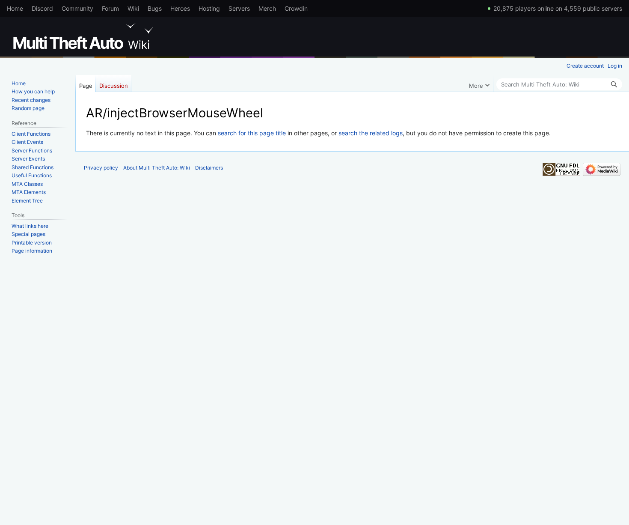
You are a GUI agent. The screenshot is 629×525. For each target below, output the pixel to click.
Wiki (133, 8)
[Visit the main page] (84, 36)
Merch (267, 8)
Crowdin (296, 8)
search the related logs (370, 133)
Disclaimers (209, 167)
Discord (42, 8)
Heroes (180, 8)
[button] (479, 83)
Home (15, 8)
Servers (239, 8)
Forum (110, 8)
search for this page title (252, 133)
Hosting (209, 8)
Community (77, 8)
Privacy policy (101, 167)
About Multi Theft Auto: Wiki (156, 167)
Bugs (155, 8)
